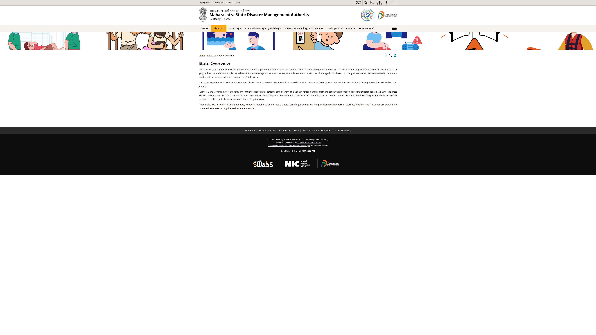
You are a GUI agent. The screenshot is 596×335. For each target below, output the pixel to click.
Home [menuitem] (205, 28)
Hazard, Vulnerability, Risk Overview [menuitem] (304, 28)
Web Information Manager (316, 130)
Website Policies (267, 130)
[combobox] (393, 2)
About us (211, 55)
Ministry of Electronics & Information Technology (289, 145)
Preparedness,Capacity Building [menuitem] (262, 28)
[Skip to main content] (358, 2)
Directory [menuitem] (234, 28)
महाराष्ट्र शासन (204, 3)
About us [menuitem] (219, 28)
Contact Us (284, 130)
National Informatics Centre (309, 142)
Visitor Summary (342, 130)
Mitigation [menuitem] (334, 28)
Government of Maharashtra (226, 3)
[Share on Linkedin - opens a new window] (395, 55)
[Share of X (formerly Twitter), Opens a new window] (391, 55)
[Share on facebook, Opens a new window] (386, 55)
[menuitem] (366, 2)
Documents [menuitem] (365, 28)
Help (296, 130)
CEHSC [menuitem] (349, 28)
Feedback (250, 130)
